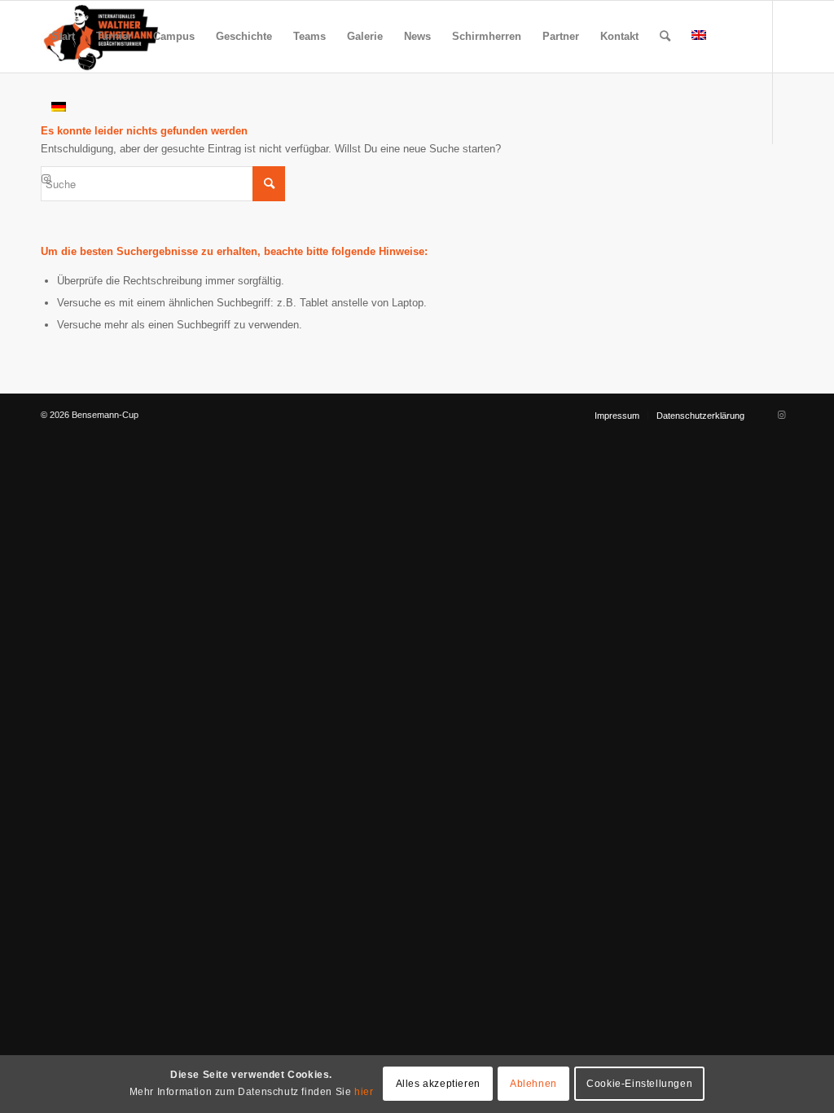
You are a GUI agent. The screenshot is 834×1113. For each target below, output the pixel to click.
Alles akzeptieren (438, 1083)
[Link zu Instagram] (45, 179)
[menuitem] (63, 37)
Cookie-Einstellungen (639, 1083)
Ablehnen (533, 1083)
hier (363, 1092)
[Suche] (665, 37)
